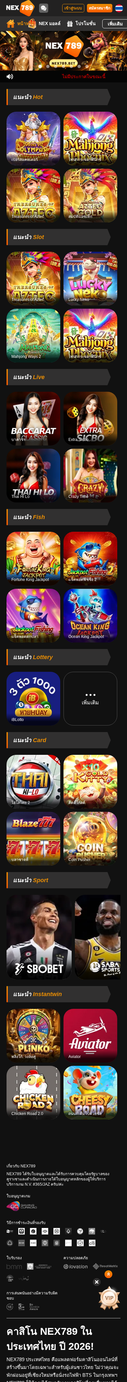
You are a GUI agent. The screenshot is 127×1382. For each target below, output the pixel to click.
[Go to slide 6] (79, 66)
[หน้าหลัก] (20, 8)
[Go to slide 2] (47, 66)
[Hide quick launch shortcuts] (97, 1282)
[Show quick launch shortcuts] (108, 1274)
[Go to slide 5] (71, 66)
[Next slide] (120, 51)
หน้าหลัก (26, 23)
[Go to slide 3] (55, 66)
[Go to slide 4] (63, 66)
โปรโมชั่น (86, 23)
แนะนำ (28, 97)
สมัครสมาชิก (99, 8)
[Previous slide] (6, 51)
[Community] (43, 8)
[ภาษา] (119, 8)
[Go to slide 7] (87, 66)
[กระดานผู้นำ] (109, 1298)
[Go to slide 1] (40, 66)
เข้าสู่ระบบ (73, 8)
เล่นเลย (33, 138)
